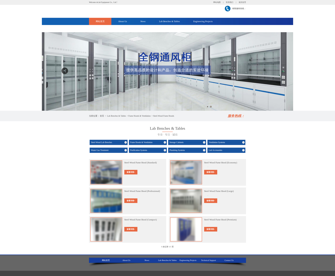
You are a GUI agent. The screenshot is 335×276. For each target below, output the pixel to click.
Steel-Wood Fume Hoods (163, 116)
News (143, 21)
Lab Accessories (215, 150)
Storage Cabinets (176, 142)
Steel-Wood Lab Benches (101, 142)
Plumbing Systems (177, 150)
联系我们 (229, 2)
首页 (102, 116)
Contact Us (131, 28)
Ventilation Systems (217, 142)
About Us (122, 21)
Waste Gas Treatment (99, 150)
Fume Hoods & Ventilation (139, 116)
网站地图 (217, 2)
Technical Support (104, 28)
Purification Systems (138, 150)
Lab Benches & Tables (169, 21)
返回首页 (242, 2)
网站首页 (100, 21)
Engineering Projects (203, 21)
